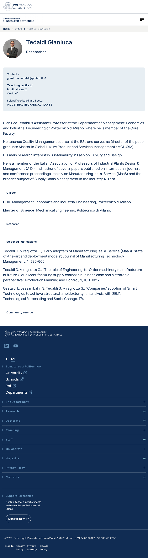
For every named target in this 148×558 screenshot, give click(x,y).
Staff (18, 29)
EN (13, 359)
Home (6, 29)
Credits (8, 546)
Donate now (16, 519)
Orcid (10, 93)
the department (17, 401)
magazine (12, 458)
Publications (15, 89)
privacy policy (15, 467)
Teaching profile (18, 85)
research (12, 411)
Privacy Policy (20, 547)
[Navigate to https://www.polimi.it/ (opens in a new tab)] (17, 6)
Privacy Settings (32, 547)
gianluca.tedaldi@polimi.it (25, 78)
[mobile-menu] (142, 20)
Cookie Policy (44, 547)
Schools (12, 379)
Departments (17, 392)
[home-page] (18, 19)
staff (9, 439)
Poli (9, 385)
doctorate (13, 420)
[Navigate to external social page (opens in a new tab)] (6, 346)
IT (7, 359)
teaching (12, 430)
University (14, 372)
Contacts (12, 477)
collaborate (14, 449)
